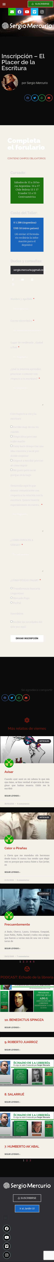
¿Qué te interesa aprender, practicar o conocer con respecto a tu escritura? (25, 373)
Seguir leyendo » (12, 796)
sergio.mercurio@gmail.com (30, 270)
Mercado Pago (21, 598)
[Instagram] (42, 11)
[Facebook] (19, 11)
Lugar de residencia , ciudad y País (26, 345)
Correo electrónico (21, 320)
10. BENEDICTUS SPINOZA (24, 1020)
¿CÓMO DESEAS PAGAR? (24, 580)
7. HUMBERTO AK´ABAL (21, 1146)
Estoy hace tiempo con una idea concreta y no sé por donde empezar (27, 451)
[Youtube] (27, 11)
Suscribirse (16, 613)
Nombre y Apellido (21, 299)
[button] (4, 3)
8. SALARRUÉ (14, 1094)
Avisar (8, 772)
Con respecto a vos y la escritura (23, 416)
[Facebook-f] (12, 279)
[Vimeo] (34, 11)
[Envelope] (12, 11)
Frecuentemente (17, 924)
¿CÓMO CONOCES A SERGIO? (21, 542)
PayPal (17, 603)
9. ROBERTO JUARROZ (21, 1042)
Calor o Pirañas (15, 848)
